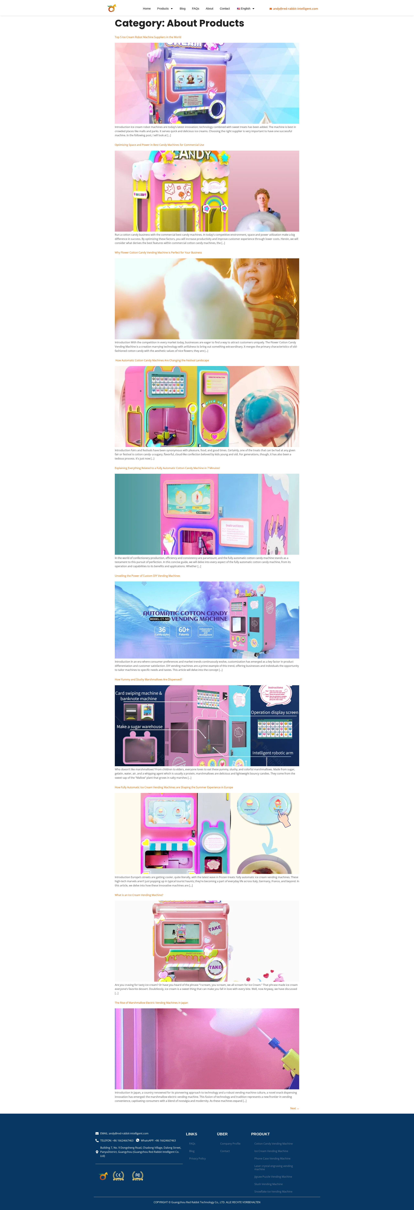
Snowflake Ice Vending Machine (273, 1191)
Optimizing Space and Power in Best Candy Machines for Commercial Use (159, 145)
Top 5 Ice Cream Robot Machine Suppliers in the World (148, 37)
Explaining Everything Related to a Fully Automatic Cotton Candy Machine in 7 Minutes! (167, 468)
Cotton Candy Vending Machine (273, 1143)
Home (147, 8)
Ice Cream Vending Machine (271, 1151)
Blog (182, 8)
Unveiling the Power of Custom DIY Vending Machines (147, 576)
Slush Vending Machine (268, 1184)
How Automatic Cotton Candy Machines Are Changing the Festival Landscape (162, 360)
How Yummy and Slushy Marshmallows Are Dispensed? (148, 679)
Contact (225, 8)
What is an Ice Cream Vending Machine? (139, 895)
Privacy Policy (197, 1158)
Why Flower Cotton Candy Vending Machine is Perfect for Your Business (158, 252)
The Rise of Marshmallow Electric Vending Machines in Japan (151, 1002)
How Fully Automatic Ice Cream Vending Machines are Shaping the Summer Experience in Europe (174, 787)
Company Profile (230, 1143)
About (209, 8)
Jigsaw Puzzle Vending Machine (273, 1176)
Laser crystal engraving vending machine (273, 1167)
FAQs (195, 8)
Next (294, 1108)
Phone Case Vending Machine (272, 1158)
